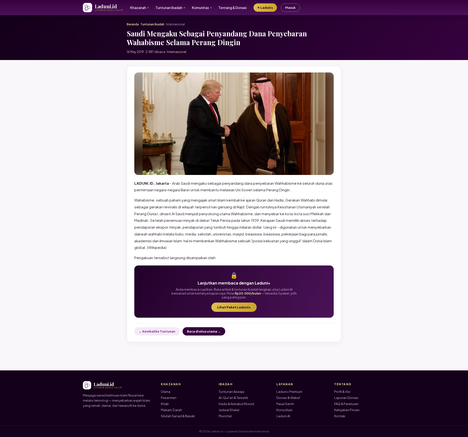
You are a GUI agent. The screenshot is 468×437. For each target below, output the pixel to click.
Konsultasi (284, 410)
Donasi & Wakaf (288, 398)
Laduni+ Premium (289, 392)
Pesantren (168, 398)
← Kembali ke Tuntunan (157, 331)
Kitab (165, 404)
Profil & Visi (342, 392)
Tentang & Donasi (232, 8)
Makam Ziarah (171, 410)
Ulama (165, 392)
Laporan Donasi (346, 398)
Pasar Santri (285, 404)
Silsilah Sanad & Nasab (178, 416)
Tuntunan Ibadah (152, 24)
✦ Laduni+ (265, 8)
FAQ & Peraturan (346, 404)
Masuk (290, 8)
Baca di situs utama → (204, 331)
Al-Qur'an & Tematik (233, 398)
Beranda (133, 24)
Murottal (225, 416)
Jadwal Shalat (229, 410)
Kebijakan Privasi (347, 410)
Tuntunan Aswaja (231, 392)
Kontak (339, 416)
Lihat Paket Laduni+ (234, 307)
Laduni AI (283, 416)
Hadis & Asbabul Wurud (236, 404)
